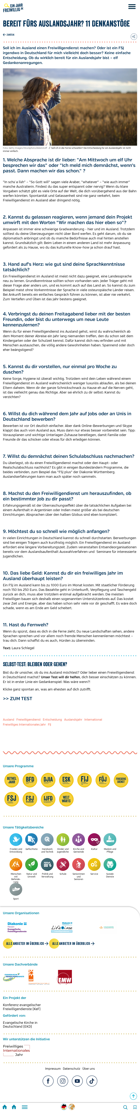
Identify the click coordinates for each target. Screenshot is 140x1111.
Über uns (88, 1069)
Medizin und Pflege (110, 850)
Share (134, 36)
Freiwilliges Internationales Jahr (24, 724)
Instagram (62, 1081)
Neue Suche (125, 1107)
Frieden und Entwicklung (16, 850)
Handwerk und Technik (47, 850)
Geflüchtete (32, 849)
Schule (63, 874)
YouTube (77, 1081)
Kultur (94, 849)
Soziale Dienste (110, 875)
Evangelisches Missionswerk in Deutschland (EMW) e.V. (64, 977)
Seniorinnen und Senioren (79, 877)
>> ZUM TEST (17, 698)
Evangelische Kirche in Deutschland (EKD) (20, 1025)
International (93, 720)
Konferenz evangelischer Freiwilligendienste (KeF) (22, 1007)
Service (94, 874)
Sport (16, 899)
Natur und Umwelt (31, 875)
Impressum (53, 1069)
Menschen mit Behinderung (16, 878)
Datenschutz (71, 1069)
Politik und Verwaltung (47, 875)
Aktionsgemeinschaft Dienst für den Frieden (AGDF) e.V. (39, 977)
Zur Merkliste (135, 1107)
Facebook (48, 1081)
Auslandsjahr (73, 720)
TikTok (91, 1081)
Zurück (10, 34)
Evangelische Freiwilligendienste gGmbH (13, 977)
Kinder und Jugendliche (63, 850)
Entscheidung (52, 720)
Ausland (8, 720)
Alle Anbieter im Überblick (25, 943)
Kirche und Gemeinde (78, 850)
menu (132, 6)
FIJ (49, 724)
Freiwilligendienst (28, 720)
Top (133, 1096)
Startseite (4, 1107)
